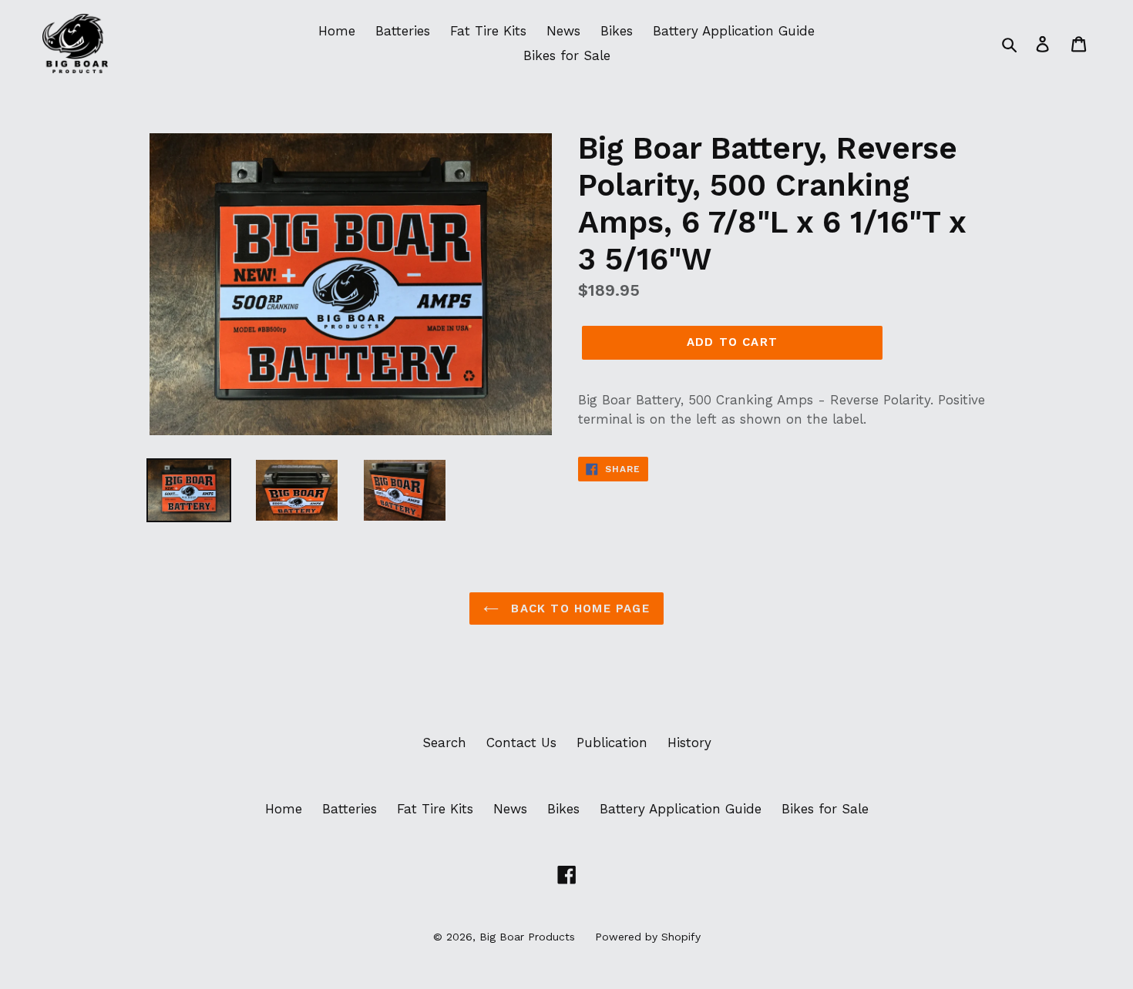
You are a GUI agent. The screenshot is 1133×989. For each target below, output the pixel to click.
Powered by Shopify (648, 936)
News (563, 31)
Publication (612, 742)
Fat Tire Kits (488, 31)
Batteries (402, 31)
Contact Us (521, 742)
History (689, 742)
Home (336, 31)
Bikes (616, 31)
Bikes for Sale (566, 55)
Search (444, 742)
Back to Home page (578, 608)
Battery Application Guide (734, 31)
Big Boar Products (527, 936)
